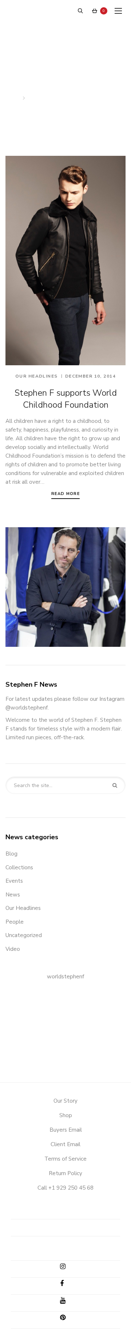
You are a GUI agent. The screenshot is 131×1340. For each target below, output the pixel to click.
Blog (11, 853)
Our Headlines (36, 376)
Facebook (68, 1285)
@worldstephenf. (27, 707)
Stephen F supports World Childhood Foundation (66, 399)
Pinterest (68, 1319)
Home (13, 98)
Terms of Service (65, 1158)
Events (14, 881)
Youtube (68, 1302)
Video (12, 949)
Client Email (65, 1144)
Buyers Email (65, 1129)
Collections (19, 867)
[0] (94, 10)
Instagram (68, 1268)
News (12, 894)
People (14, 921)
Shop (65, 1115)
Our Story (65, 1100)
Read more (65, 493)
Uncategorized (23, 935)
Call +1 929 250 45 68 (65, 1187)
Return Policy (65, 1173)
